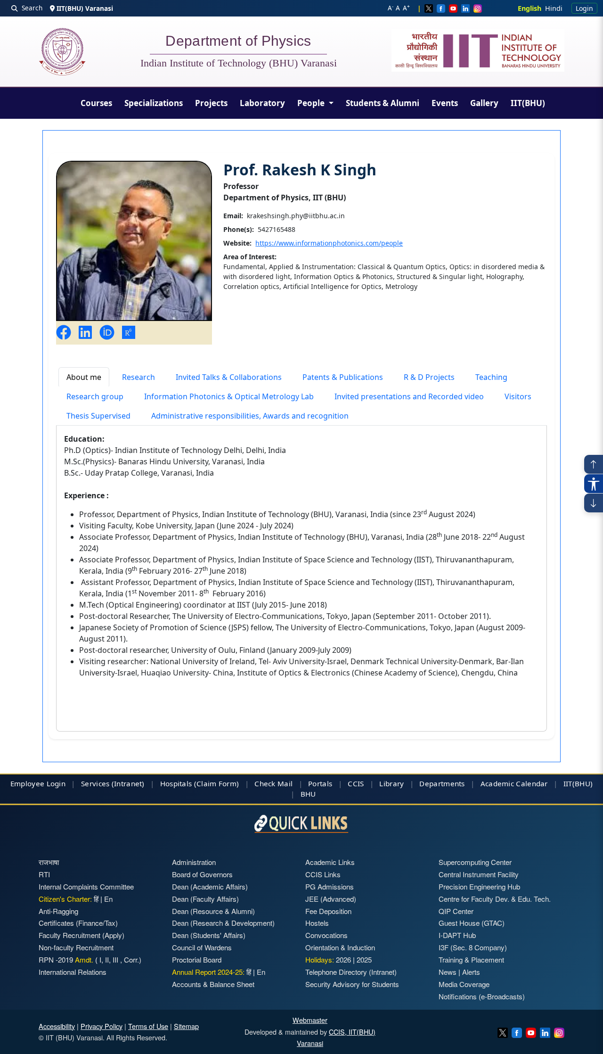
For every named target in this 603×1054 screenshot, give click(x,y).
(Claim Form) (216, 783)
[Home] (62, 51)
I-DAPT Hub (457, 935)
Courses (96, 103)
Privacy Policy (101, 1026)
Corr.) (131, 959)
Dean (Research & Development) (223, 923)
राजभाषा (49, 862)
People (311, 103)
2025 (364, 959)
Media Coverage (464, 984)
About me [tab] (83, 377)
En (108, 899)
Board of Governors (202, 874)
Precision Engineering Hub (479, 886)
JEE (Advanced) (330, 899)
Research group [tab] (94, 396)
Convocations (326, 935)
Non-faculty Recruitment (76, 947)
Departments (441, 783)
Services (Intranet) (113, 783)
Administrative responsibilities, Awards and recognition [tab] (250, 416)
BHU (308, 794)
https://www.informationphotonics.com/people (329, 243)
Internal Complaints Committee (86, 886)
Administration (194, 862)
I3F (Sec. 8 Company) (473, 947)
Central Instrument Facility (479, 874)
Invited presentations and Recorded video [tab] (409, 396)
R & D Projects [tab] (429, 377)
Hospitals (176, 783)
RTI (44, 874)
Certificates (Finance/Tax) (78, 923)
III (115, 959)
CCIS (356, 783)
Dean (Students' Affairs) (208, 935)
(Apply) (113, 935)
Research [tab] (138, 377)
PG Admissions (329, 886)
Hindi (553, 8)
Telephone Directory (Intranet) (351, 972)
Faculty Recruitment (69, 935)
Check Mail (273, 783)
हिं (96, 899)
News (447, 972)
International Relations (72, 972)
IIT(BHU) (528, 103)
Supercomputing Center (475, 862)
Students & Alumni (382, 103)
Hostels (317, 923)
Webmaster (310, 1020)
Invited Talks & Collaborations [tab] (229, 377)
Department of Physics (238, 42)
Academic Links (330, 862)
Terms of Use (148, 1026)
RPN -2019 (56, 959)
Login (584, 8)
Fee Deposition (328, 911)
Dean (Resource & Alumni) (213, 911)
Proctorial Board (196, 959)
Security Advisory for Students (352, 984)
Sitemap (186, 1026)
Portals (320, 783)
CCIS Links (323, 874)
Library (391, 783)
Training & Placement (471, 959)
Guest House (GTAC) (472, 923)
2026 (343, 959)
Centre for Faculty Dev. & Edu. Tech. (495, 899)
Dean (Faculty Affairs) (205, 899)
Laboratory (262, 103)
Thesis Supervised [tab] (98, 416)
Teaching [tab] (491, 377)
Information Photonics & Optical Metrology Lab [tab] (229, 396)
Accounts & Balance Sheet (213, 984)
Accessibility (57, 1026)
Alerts (471, 972)
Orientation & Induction (340, 947)
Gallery (484, 103)
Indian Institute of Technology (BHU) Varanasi (238, 63)
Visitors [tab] (518, 396)
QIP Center (456, 911)
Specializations (153, 103)
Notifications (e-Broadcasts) (482, 996)
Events (445, 103)
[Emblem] (478, 50)
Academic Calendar (514, 783)
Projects (211, 103)
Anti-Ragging (58, 911)
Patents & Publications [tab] (342, 377)
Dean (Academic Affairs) (210, 886)
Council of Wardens (202, 947)
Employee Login (37, 783)
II (106, 959)
